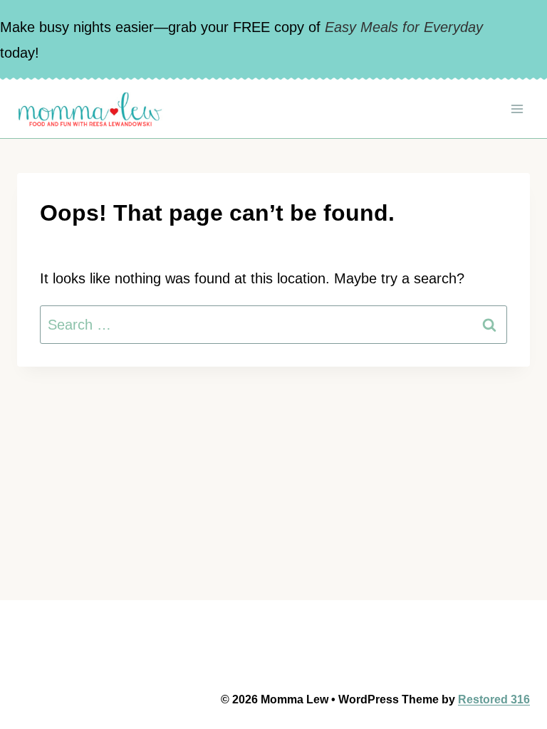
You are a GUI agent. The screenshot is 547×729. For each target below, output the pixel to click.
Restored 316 (494, 699)
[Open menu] (517, 109)
